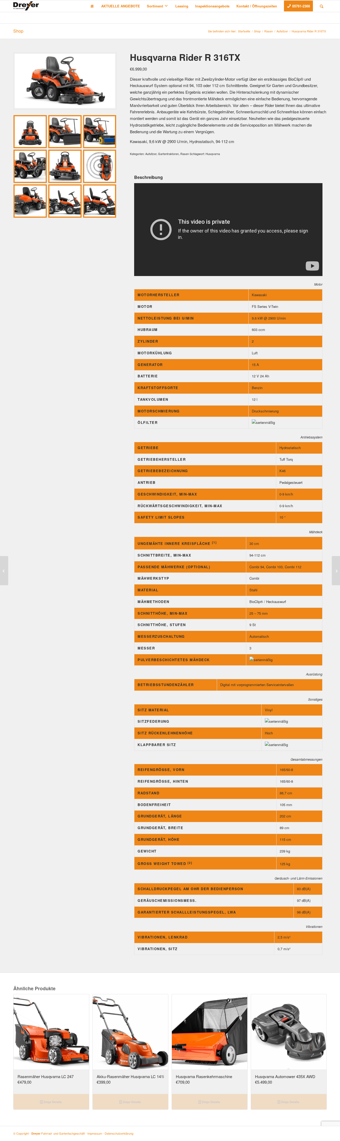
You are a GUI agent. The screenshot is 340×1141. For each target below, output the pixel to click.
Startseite (244, 31)
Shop (18, 31)
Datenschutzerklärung (119, 1133)
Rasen (268, 31)
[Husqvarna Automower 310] (4, 570)
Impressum (94, 1133)
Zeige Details (52, 1102)
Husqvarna (213, 154)
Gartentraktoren (168, 154)
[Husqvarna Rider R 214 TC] (336, 570)
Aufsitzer (282, 31)
